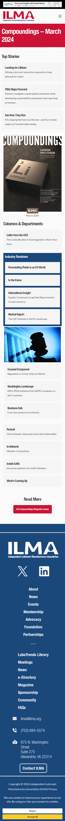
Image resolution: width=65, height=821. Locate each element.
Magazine (26, 684)
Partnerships (33, 634)
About (33, 589)
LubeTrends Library (33, 654)
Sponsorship (28, 692)
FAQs (22, 707)
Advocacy (33, 619)
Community (27, 700)
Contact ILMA (33, 768)
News (33, 596)
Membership (33, 611)
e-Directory (27, 677)
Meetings (25, 662)
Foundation (33, 626)
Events (33, 604)
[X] (22, 576)
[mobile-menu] (57, 16)
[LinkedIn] (44, 576)
